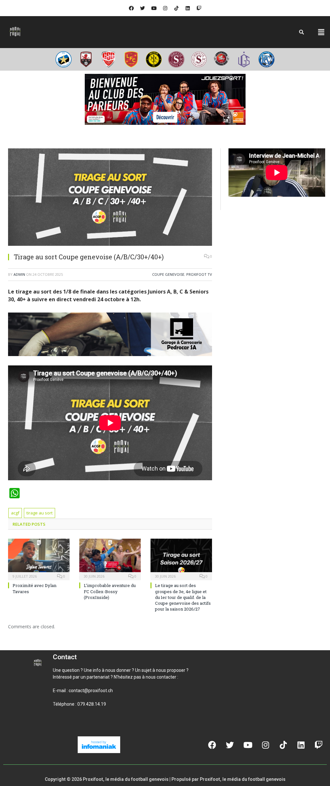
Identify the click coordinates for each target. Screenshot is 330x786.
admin (19, 274)
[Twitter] (142, 8)
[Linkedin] (187, 8)
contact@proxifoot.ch (91, 690)
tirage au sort (39, 513)
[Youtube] (154, 8)
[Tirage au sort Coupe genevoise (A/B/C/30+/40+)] (110, 198)
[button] (321, 32)
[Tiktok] (176, 8)
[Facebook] (131, 8)
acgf (15, 513)
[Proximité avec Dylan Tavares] (39, 559)
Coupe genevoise (168, 274)
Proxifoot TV (199, 274)
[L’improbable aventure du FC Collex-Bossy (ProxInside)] (110, 559)
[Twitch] (199, 8)
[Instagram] (165, 8)
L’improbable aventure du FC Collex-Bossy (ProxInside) (110, 591)
